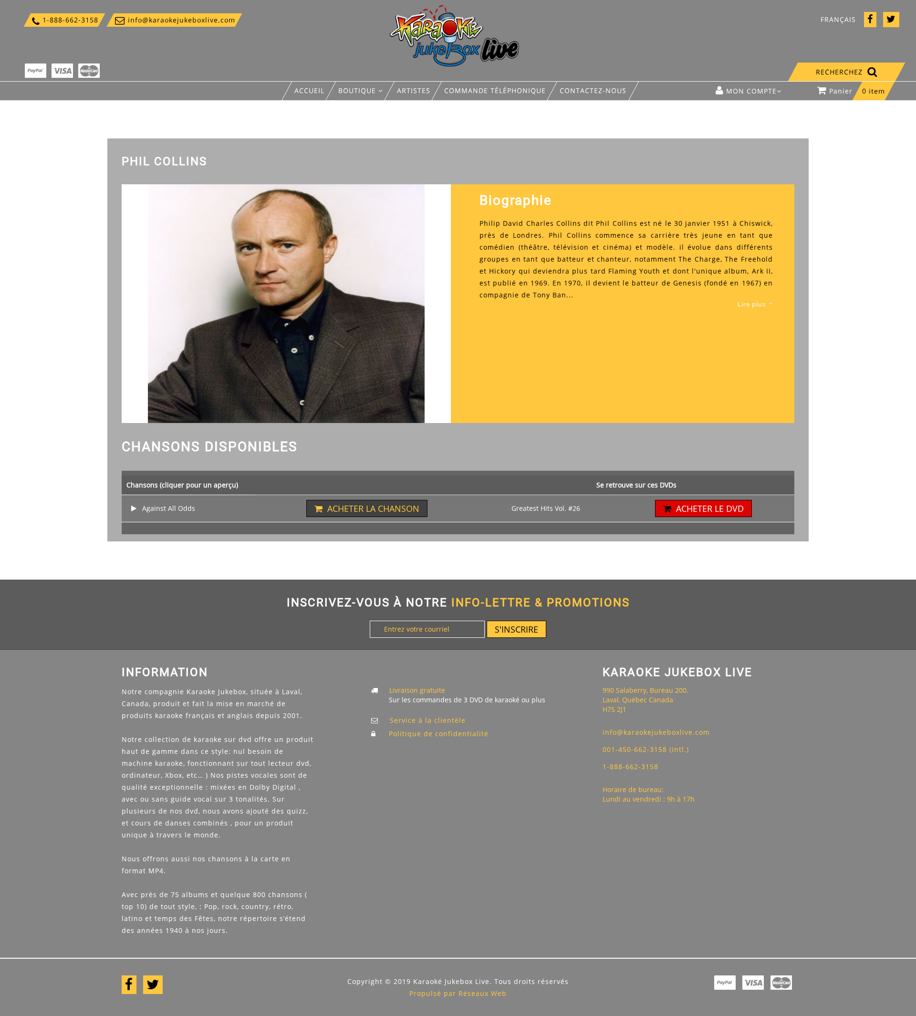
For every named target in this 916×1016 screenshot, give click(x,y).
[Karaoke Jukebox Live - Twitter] (891, 19)
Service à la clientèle (428, 720)
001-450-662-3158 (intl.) (646, 749)
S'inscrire (516, 629)
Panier (857, 90)
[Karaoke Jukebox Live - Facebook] (870, 19)
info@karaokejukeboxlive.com (174, 19)
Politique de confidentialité (439, 733)
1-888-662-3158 (64, 19)
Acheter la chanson (373, 508)
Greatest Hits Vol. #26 (545, 508)
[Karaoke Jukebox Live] (454, 35)
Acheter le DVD (710, 508)
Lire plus (752, 304)
